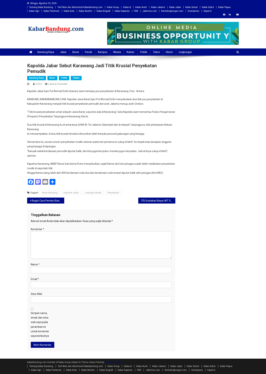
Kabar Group (113, 7)
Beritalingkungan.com (172, 11)
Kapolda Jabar (71, 192)
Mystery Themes (113, 362)
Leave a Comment (57, 84)
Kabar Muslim (85, 11)
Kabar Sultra (208, 7)
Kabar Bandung (50, 192)
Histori (169, 52)
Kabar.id (127, 7)
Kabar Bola (69, 11)
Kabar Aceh (141, 7)
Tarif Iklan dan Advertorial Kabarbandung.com (80, 7)
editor (39, 83)
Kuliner (130, 52)
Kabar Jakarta (158, 7)
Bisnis (75, 52)
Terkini (76, 78)
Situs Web (36, 293)
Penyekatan (113, 192)
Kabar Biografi (103, 11)
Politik (143, 52)
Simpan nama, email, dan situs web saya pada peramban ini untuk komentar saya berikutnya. (40, 324)
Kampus (102, 52)
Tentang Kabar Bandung (41, 7)
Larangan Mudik (93, 192)
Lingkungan (185, 52)
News (52, 78)
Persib (88, 52)
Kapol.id (207, 11)
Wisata (117, 52)
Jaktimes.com (149, 11)
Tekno (156, 52)
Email (35, 279)
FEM (136, 11)
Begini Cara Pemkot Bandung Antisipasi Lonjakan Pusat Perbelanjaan (48, 200)
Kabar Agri (34, 11)
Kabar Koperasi (122, 11)
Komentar (37, 229)
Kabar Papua (224, 7)
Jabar (63, 52)
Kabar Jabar (175, 7)
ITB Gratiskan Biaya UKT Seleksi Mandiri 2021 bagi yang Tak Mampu (158, 200)
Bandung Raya (45, 52)
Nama (35, 264)
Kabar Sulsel (191, 7)
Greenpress (193, 11)
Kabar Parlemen (51, 11)
